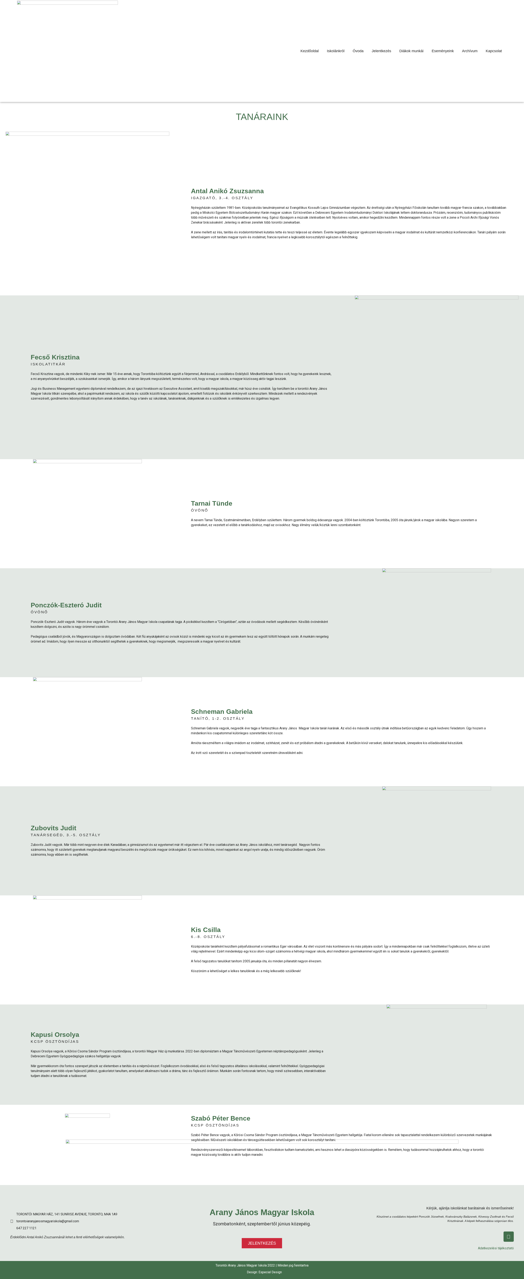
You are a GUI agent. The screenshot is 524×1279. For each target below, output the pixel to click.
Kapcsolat (494, 51)
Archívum (470, 51)
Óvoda (358, 51)
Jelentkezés (381, 51)
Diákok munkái (411, 51)
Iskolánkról (335, 51)
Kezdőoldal (309, 51)
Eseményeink (443, 51)
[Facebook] (509, 1237)
